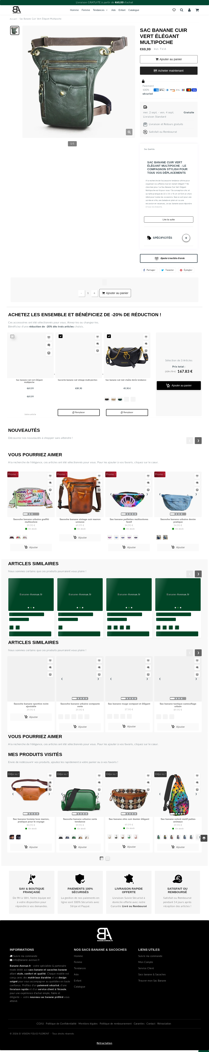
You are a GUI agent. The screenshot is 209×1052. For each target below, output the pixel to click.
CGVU (40, 1024)
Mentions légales (88, 1024)
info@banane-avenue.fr (26, 960)
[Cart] (197, 10)
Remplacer (80, 412)
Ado (113, 10)
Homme (74, 10)
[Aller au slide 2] (107, 858)
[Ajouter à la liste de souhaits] (49, 337)
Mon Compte (145, 962)
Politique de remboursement (116, 1024)
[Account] (189, 10)
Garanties (139, 1024)
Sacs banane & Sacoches (152, 974)
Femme (86, 10)
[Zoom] (129, 132)
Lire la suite (169, 219)
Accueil (13, 19)
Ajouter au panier (182, 385)
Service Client (146, 968)
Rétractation (164, 1024)
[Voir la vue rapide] (49, 345)
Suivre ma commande (25, 956)
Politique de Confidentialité (61, 1024)
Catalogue (133, 10)
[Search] (181, 10)
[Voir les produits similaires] (49, 353)
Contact (150, 1024)
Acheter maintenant (171, 70)
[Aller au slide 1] (101, 858)
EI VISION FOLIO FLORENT (34, 1034)
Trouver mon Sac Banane (152, 981)
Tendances (98, 10)
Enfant (122, 10)
